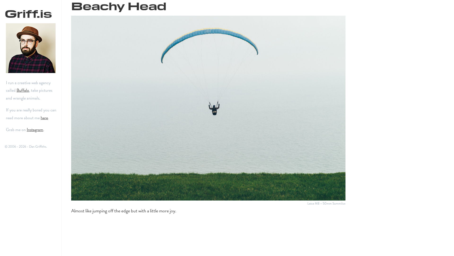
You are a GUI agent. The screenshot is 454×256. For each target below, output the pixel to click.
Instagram (35, 129)
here (44, 117)
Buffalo (23, 90)
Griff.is (28, 13)
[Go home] (33, 48)
